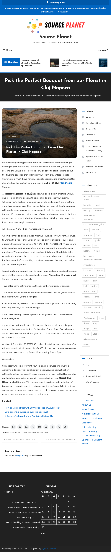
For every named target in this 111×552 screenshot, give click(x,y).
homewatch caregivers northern (93, 258)
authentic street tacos (91, 198)
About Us (90, 117)
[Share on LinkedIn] (26, 427)
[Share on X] (19, 427)
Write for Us (91, 172)
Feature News (13, 136)
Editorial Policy (92, 140)
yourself (64, 12)
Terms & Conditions (94, 166)
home (97, 251)
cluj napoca (15, 432)
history (87, 251)
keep (101, 275)
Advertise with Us (93, 123)
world (86, 344)
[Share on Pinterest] (39, 427)
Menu (9, 50)
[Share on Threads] (58, 427)
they (95, 323)
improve (87, 270)
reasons (87, 302)
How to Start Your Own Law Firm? (59, 439)
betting (87, 210)
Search (102, 50)
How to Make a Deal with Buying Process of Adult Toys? (32, 407)
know (86, 280)
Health (87, 245)
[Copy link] (65, 427)
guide (97, 240)
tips (95, 328)
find (97, 235)
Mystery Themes (49, 549)
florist (24, 432)
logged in (20, 455)
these (86, 323)
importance (89, 265)
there (101, 318)
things (86, 328)
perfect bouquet (35, 432)
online (94, 286)
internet (99, 270)
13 (59, 511)
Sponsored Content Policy (94, 158)
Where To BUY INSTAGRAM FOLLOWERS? (21, 439)
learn (95, 280)
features (88, 235)
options (87, 296)
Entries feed (91, 370)
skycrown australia (92, 307)
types (86, 334)
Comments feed (93, 376)
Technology (89, 318)
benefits (87, 205)
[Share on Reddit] (45, 427)
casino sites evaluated (89, 217)
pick (46, 432)
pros (97, 296)
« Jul (43, 533)
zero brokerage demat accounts (23, 8)
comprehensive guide (94, 224)
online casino (90, 291)
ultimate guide (90, 339)
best (98, 205)
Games (87, 240)
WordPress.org (92, 382)
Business (99, 210)
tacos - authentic (92, 312)
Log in (88, 364)
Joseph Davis (33, 141)
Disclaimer (90, 134)
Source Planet (55, 37)
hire (95, 245)
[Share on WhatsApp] (32, 427)
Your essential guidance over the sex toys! (26, 411)
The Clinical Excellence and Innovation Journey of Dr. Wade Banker (74, 63)
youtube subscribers (53, 8)
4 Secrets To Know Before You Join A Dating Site (29, 416)
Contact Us (91, 129)
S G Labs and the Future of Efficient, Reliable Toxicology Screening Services (25, 63)
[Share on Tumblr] (52, 427)
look (85, 286)
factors (95, 229)
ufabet (96, 334)
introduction (89, 275)
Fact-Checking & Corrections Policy (94, 148)
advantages (89, 191)
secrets (98, 302)
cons (86, 229)
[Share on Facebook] (13, 427)
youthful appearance (78, 8)
